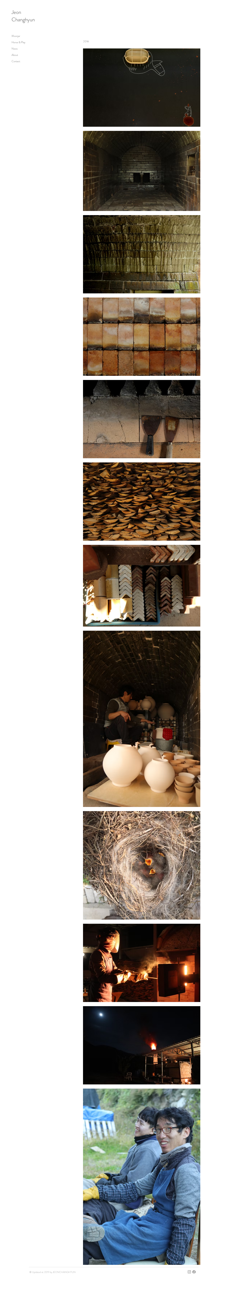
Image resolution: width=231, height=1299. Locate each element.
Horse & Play (18, 42)
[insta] (189, 1272)
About (15, 55)
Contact (16, 61)
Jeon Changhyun (23, 15)
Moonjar (16, 36)
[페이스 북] (194, 1272)
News (15, 49)
